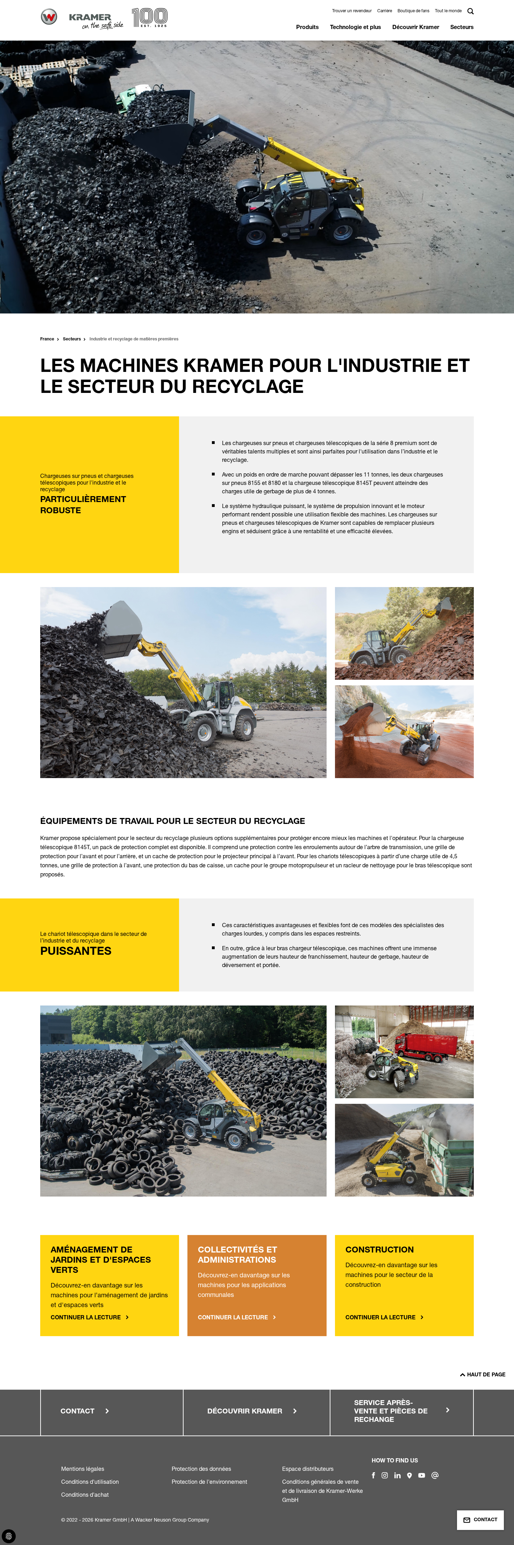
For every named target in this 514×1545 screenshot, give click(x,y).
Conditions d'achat (85, 1494)
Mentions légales (82, 1468)
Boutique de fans (413, 10)
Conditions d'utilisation (90, 1481)
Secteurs (462, 28)
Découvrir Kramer (415, 28)
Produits (307, 28)
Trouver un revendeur (352, 10)
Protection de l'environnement (209, 1481)
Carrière (384, 10)
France (47, 339)
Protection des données (201, 1468)
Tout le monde (448, 10)
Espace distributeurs (308, 1468)
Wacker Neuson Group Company (172, 1520)
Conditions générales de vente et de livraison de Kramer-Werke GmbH (322, 1490)
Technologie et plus (355, 28)
